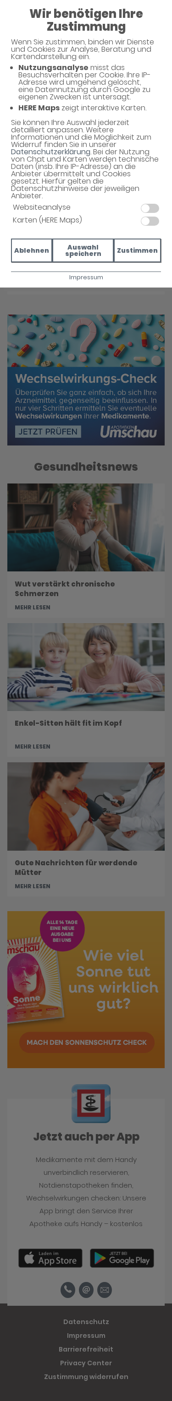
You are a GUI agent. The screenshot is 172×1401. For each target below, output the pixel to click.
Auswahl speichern (83, 250)
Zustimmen (137, 250)
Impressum (86, 277)
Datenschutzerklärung (50, 152)
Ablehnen (31, 250)
